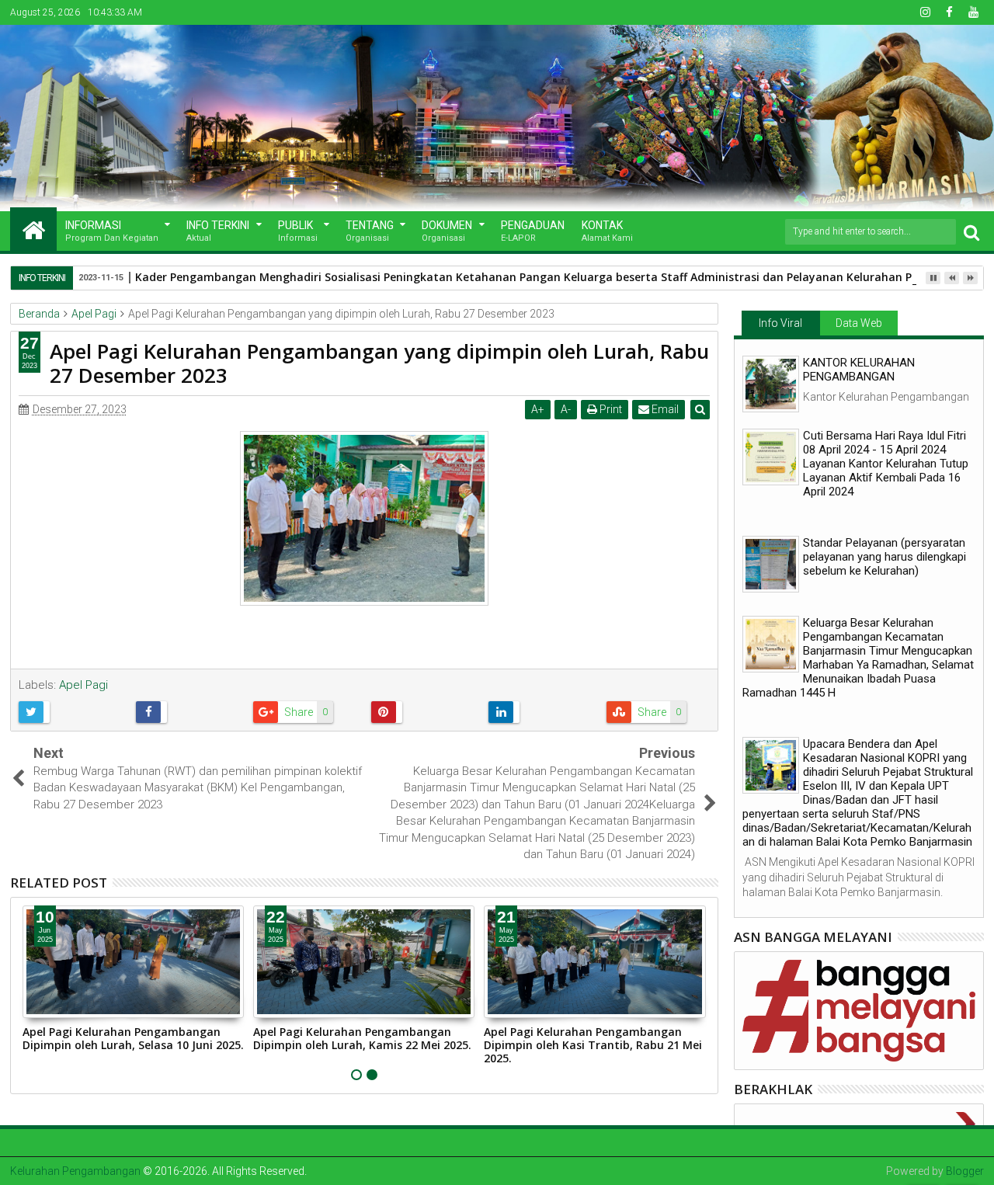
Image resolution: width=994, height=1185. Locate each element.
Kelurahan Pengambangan (75, 1171)
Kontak (607, 231)
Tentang (370, 231)
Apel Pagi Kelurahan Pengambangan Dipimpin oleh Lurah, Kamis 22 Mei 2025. (362, 1038)
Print (609, 409)
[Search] (971, 232)
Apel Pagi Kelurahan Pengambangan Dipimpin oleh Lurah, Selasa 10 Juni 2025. (133, 1038)
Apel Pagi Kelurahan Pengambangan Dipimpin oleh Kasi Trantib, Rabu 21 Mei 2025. (593, 1044)
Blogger (965, 1171)
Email (664, 409)
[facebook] (949, 12)
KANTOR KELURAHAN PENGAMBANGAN (859, 370)
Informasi (111, 231)
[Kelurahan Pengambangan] (33, 229)
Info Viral (780, 323)
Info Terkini (217, 231)
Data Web (859, 323)
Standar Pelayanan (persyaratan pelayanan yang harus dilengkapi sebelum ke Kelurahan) (884, 557)
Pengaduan (533, 231)
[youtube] (973, 12)
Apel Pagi (83, 685)
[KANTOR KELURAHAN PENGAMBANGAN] (771, 384)
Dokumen (447, 231)
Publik (298, 231)
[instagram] (925, 12)
